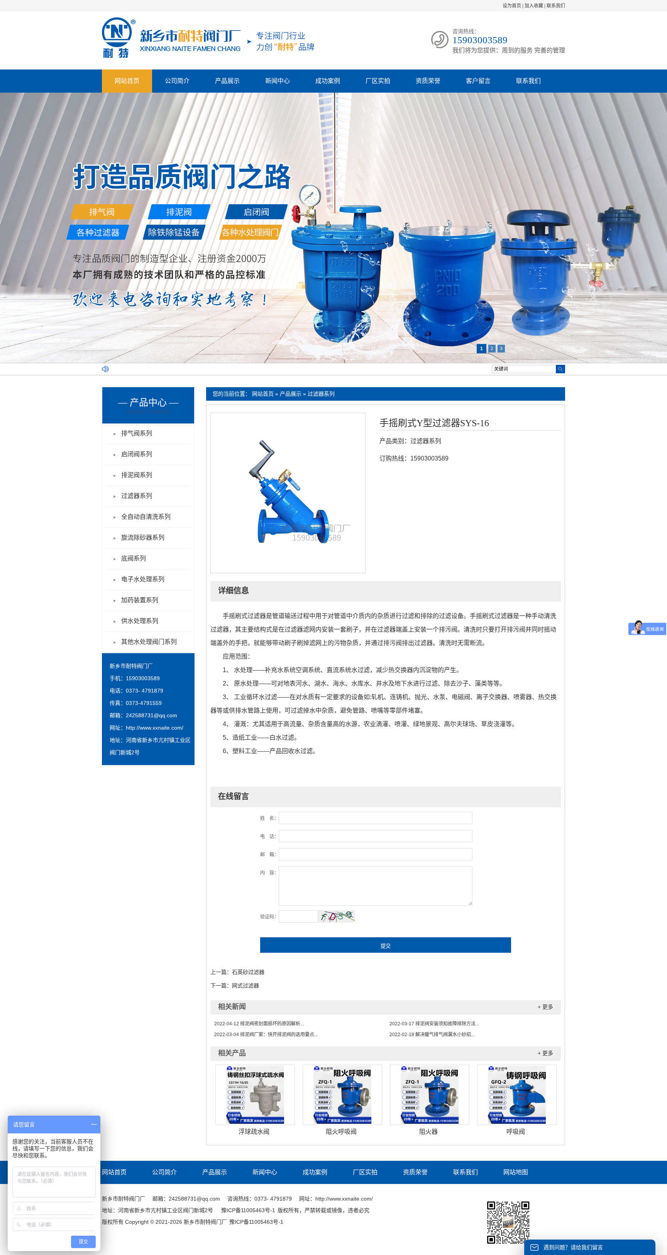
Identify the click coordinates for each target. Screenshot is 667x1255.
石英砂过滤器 (248, 972)
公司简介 (177, 81)
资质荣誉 (428, 81)
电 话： (269, 836)
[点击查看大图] (288, 566)
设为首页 (512, 5)
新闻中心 (277, 81)
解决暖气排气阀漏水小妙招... (431, 1034)
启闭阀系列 (136, 454)
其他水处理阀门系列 (149, 642)
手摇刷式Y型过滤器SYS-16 (434, 423)
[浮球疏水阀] (255, 1095)
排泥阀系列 (136, 475)
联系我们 (556, 5)
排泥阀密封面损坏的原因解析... (259, 1023)
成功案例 (327, 81)
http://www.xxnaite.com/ (154, 728)
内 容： (269, 873)
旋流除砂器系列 (142, 537)
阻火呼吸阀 (341, 1131)
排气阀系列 (136, 433)
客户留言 (478, 81)
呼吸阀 (515, 1131)
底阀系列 (133, 558)
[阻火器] (429, 1095)
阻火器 (428, 1131)
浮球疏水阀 (254, 1131)
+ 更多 (545, 1007)
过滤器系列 (321, 394)
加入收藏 (534, 5)
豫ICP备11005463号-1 (248, 1210)
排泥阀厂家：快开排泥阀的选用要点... (266, 1034)
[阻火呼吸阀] (342, 1095)
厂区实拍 (378, 81)
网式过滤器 (245, 985)
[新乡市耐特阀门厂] (208, 56)
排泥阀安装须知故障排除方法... (434, 1023)
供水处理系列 (139, 621)
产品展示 (227, 81)
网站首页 (127, 81)
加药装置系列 (139, 600)
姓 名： (269, 818)
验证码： (269, 917)
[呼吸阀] (517, 1095)
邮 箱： (269, 854)
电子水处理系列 (142, 579)
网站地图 (515, 1172)
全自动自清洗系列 (146, 516)
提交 (386, 946)
